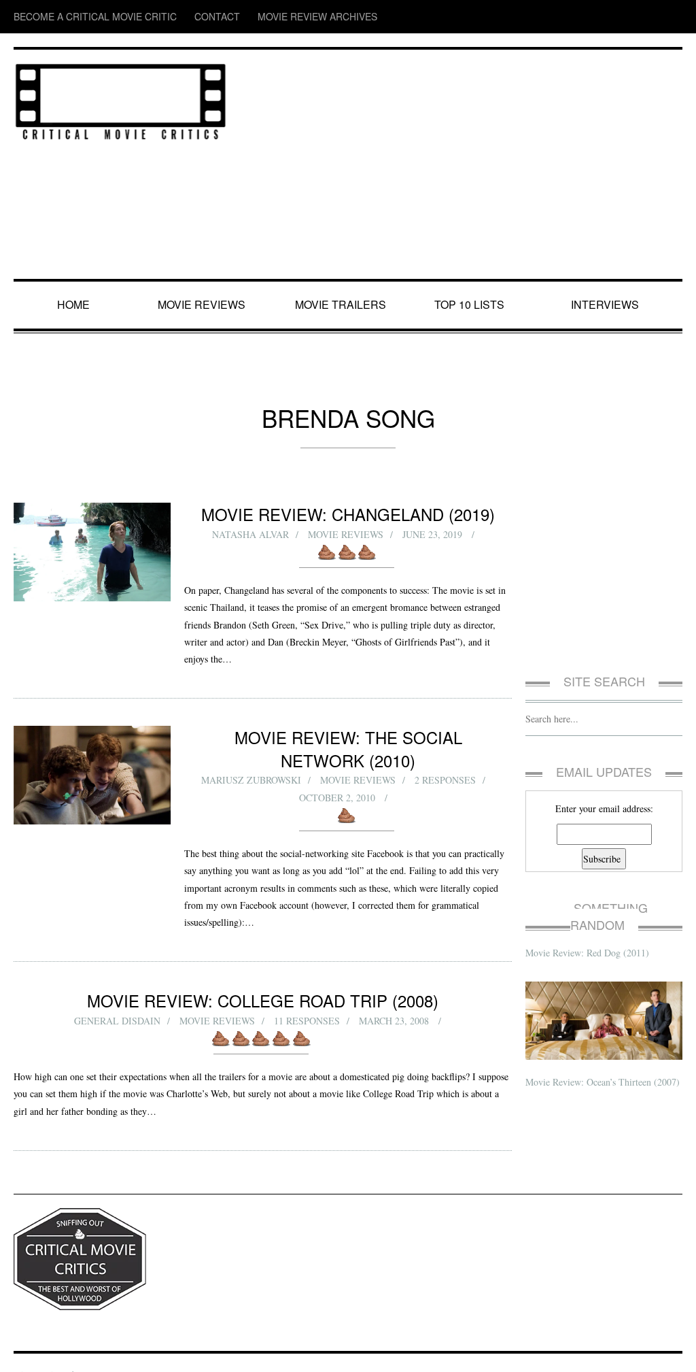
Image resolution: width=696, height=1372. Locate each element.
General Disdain (116, 996)
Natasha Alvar (250, 534)
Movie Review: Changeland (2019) (348, 513)
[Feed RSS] (568, 16)
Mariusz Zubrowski (249, 756)
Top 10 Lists (472, 305)
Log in (671, 1350)
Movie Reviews (204, 305)
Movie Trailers (341, 305)
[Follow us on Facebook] (593, 16)
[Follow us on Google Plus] (648, 16)
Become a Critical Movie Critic (75, 17)
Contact (172, 17)
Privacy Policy (38, 1350)
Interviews (607, 305)
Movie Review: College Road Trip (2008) (263, 977)
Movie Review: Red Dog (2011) (588, 934)
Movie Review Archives (251, 17)
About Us (84, 1350)
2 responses (445, 756)
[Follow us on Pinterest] (672, 16)
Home (75, 305)
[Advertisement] (461, 165)
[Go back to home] (121, 99)
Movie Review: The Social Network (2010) (348, 736)
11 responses (307, 996)
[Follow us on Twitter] (619, 16)
